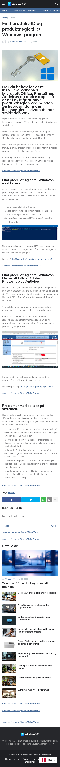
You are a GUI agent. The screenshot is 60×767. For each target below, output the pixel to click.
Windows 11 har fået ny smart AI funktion (25, 584)
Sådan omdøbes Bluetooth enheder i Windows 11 (35, 618)
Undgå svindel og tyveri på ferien (34, 677)
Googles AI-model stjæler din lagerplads (37, 593)
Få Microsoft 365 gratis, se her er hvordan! (32, 259)
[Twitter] (30, 499)
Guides (12, 18)
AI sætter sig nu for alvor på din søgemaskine (33, 606)
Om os (17, 759)
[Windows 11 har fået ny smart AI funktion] (30, 563)
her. (44, 380)
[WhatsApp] (43, 499)
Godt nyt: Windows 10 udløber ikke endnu (35, 666)
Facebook (37, 759)
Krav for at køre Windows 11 (25, 10)
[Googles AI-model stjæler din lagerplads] (9, 596)
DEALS (5, 10)
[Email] (49, 499)
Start (4, 18)
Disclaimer (30, 762)
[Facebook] (11, 499)
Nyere (6, 526)
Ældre (53, 526)
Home (8, 759)
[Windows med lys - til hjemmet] (9, 693)
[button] (3, 3)
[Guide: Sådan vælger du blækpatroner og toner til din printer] (9, 644)
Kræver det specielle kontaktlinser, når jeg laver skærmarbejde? (36, 630)
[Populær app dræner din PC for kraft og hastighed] (9, 656)
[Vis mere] (55, 499)
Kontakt (26, 759)
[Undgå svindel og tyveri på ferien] (9, 681)
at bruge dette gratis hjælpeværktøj (37, 386)
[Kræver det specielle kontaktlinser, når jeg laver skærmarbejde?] (9, 632)
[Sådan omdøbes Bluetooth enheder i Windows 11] (9, 620)
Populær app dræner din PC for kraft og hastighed (37, 654)
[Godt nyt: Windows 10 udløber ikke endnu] (9, 668)
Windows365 (16, 755)
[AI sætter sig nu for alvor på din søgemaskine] (9, 608)
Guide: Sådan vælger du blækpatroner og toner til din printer (36, 642)
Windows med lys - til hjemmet (33, 689)
